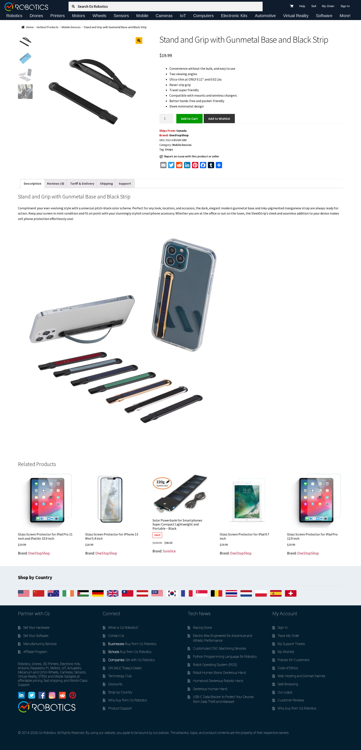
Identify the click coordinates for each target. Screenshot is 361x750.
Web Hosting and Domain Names (301, 676)
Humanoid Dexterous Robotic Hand (218, 681)
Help (302, 6)
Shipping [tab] (106, 183)
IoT (183, 15)
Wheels (99, 15)
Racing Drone (202, 628)
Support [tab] (125, 183)
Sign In (345, 6)
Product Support (120, 708)
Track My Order (288, 636)
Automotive (265, 15)
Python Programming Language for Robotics (225, 657)
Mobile (142, 15)
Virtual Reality (296, 15)
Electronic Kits (234, 15)
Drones (36, 15)
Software (324, 15)
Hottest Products (47, 27)
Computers (203, 15)
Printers (57, 15)
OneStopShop (179, 135)
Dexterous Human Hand (210, 689)
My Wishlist (286, 652)
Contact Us (116, 636)
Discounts (115, 684)
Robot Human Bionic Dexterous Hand (219, 673)
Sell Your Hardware (36, 628)
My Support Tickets (291, 644)
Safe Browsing (288, 684)
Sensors (121, 15)
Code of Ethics (288, 668)
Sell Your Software (35, 636)
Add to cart (189, 118)
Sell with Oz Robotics (131, 660)
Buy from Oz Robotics (132, 644)
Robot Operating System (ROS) (215, 665)
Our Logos (285, 692)
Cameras (164, 15)
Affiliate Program (35, 652)
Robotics (14, 15)
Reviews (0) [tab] (55, 183)
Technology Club (120, 676)
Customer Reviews (291, 700)
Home (30, 27)
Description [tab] (32, 183)
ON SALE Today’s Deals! (125, 668)
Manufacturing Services (40, 644)
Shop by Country (120, 692)
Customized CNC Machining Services (219, 648)
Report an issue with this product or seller (191, 156)
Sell (313, 6)
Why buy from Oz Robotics (127, 700)
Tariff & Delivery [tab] (82, 183)
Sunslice (169, 551)
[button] (139, 40)
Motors (78, 15)
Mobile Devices (71, 27)
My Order (328, 6)
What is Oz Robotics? (123, 628)
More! (345, 15)
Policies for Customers (293, 660)
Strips (169, 149)
